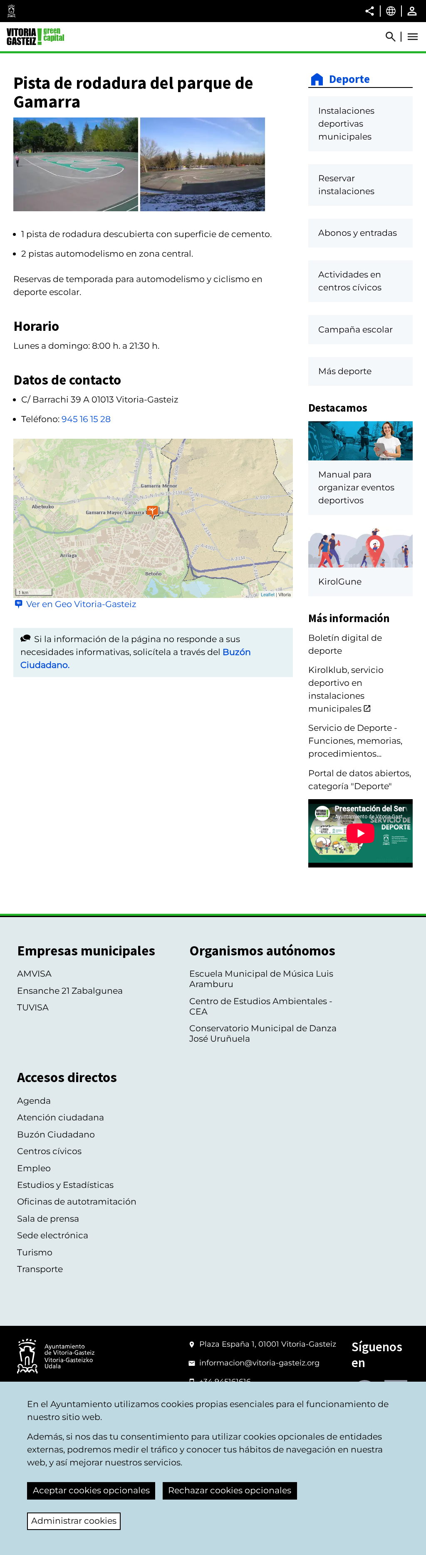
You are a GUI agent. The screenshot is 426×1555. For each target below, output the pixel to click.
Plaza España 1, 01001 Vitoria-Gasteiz (267, 1344)
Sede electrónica (52, 1235)
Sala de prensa (48, 1218)
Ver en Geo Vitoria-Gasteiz (81, 604)
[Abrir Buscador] (394, 36)
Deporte (349, 79)
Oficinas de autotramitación (76, 1201)
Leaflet (268, 594)
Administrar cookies (73, 1520)
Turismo (34, 1252)
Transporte (40, 1269)
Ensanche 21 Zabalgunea (70, 990)
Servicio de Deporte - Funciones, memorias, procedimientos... (355, 740)
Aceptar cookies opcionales (91, 1490)
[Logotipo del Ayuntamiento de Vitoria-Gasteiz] (55, 1357)
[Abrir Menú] (412, 36)
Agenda (34, 1100)
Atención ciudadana (60, 1117)
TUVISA (33, 1007)
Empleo (34, 1168)
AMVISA (34, 973)
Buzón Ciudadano (56, 1134)
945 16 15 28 (86, 419)
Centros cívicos (49, 1151)
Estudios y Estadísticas (65, 1185)
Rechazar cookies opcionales (229, 1490)
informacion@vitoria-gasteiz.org (259, 1363)
